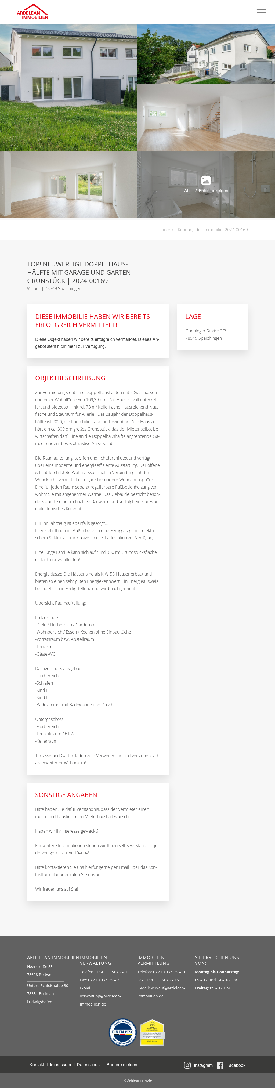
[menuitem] (261, 12)
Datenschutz (89, 1064)
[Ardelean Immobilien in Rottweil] (32, 12)
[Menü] (261, 12)
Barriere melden (122, 1064)
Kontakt (37, 1064)
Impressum (60, 1064)
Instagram (203, 1065)
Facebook (236, 1065)
